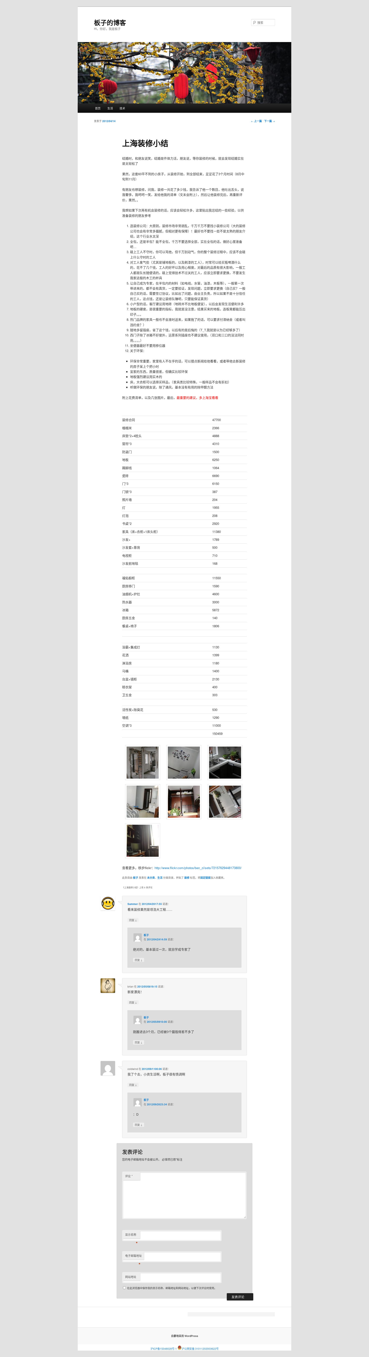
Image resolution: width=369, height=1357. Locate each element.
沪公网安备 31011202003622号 (200, 1348)
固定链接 (205, 878)
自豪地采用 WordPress (184, 1336)
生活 (110, 108)
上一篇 (256, 121)
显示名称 (131, 1235)
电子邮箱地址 (133, 1256)
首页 (98, 108)
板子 (135, 878)
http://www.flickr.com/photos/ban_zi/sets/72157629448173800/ (198, 867)
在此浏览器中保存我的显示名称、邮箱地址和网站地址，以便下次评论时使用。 (172, 1288)
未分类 (151, 878)
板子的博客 (110, 22)
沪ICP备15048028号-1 (164, 1348)
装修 (186, 878)
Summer (132, 904)
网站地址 (130, 1277)
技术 (122, 108)
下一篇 (269, 121)
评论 (129, 1176)
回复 (133, 920)
